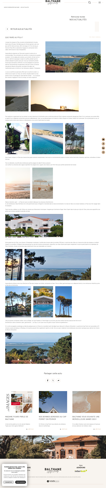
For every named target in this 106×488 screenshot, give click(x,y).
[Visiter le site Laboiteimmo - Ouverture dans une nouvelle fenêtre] (53, 483)
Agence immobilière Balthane (11, 7)
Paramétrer (8, 482)
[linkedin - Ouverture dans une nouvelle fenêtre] (103, 148)
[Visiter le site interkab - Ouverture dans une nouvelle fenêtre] (81, 471)
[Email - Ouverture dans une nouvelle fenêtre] (103, 139)
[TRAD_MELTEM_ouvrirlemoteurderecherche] (89, 2)
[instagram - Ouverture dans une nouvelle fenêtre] (103, 152)
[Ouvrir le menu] (99, 2)
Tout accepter (20, 482)
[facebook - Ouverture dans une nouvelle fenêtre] (103, 143)
